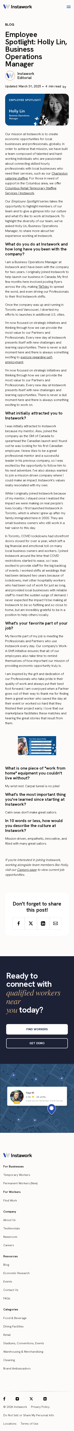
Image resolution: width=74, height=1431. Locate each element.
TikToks (43, 286)
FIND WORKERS (37, 1029)
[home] (17, 7)
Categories (10, 1309)
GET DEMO (37, 1043)
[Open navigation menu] (69, 6)
